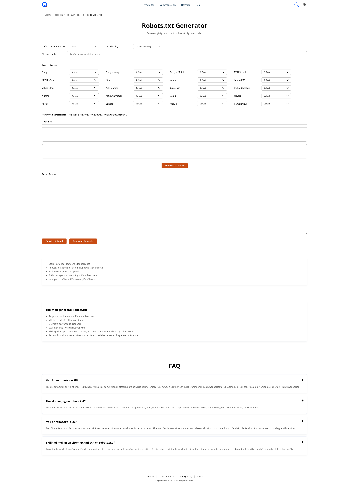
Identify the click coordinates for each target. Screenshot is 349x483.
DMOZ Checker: (242, 87)
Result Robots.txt (50, 174)
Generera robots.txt (174, 165)
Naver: (237, 95)
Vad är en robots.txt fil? (62, 380)
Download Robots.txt (83, 241)
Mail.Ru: (174, 103)
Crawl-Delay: (112, 46)
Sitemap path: (49, 54)
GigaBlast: (175, 87)
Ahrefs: (45, 103)
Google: (46, 72)
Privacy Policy (186, 476)
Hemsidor (186, 4)
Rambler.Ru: (240, 103)
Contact (150, 476)
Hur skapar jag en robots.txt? (66, 401)
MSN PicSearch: (50, 80)
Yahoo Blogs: (48, 87)
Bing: (108, 80)
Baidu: (173, 95)
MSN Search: (240, 72)
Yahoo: (173, 80)
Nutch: (45, 95)
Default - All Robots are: (54, 46)
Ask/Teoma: (112, 87)
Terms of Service (166, 476)
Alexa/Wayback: (114, 95)
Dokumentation (168, 4)
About (200, 476)
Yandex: (110, 103)
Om (199, 4)
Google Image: (113, 72)
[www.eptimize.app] (44, 6)
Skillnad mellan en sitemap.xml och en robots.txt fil (81, 442)
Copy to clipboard (54, 241)
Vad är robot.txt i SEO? (61, 422)
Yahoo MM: (240, 80)
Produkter (149, 4)
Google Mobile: (177, 72)
